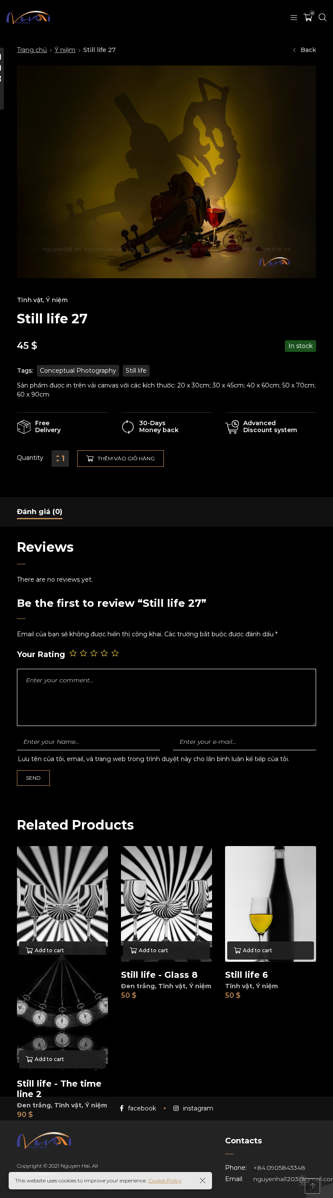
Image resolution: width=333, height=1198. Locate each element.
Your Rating (41, 654)
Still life (136, 370)
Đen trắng (138, 986)
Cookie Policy (165, 1180)
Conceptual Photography (78, 370)
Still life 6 (246, 975)
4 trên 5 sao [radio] (105, 653)
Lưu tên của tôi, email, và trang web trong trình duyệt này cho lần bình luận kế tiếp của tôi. (153, 759)
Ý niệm (65, 50)
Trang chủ (32, 50)
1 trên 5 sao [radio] (73, 653)
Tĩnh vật (30, 300)
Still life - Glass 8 (159, 975)
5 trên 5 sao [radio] (115, 653)
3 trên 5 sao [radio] (94, 653)
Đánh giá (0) (39, 512)
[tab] (39, 512)
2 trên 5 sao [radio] (84, 653)
